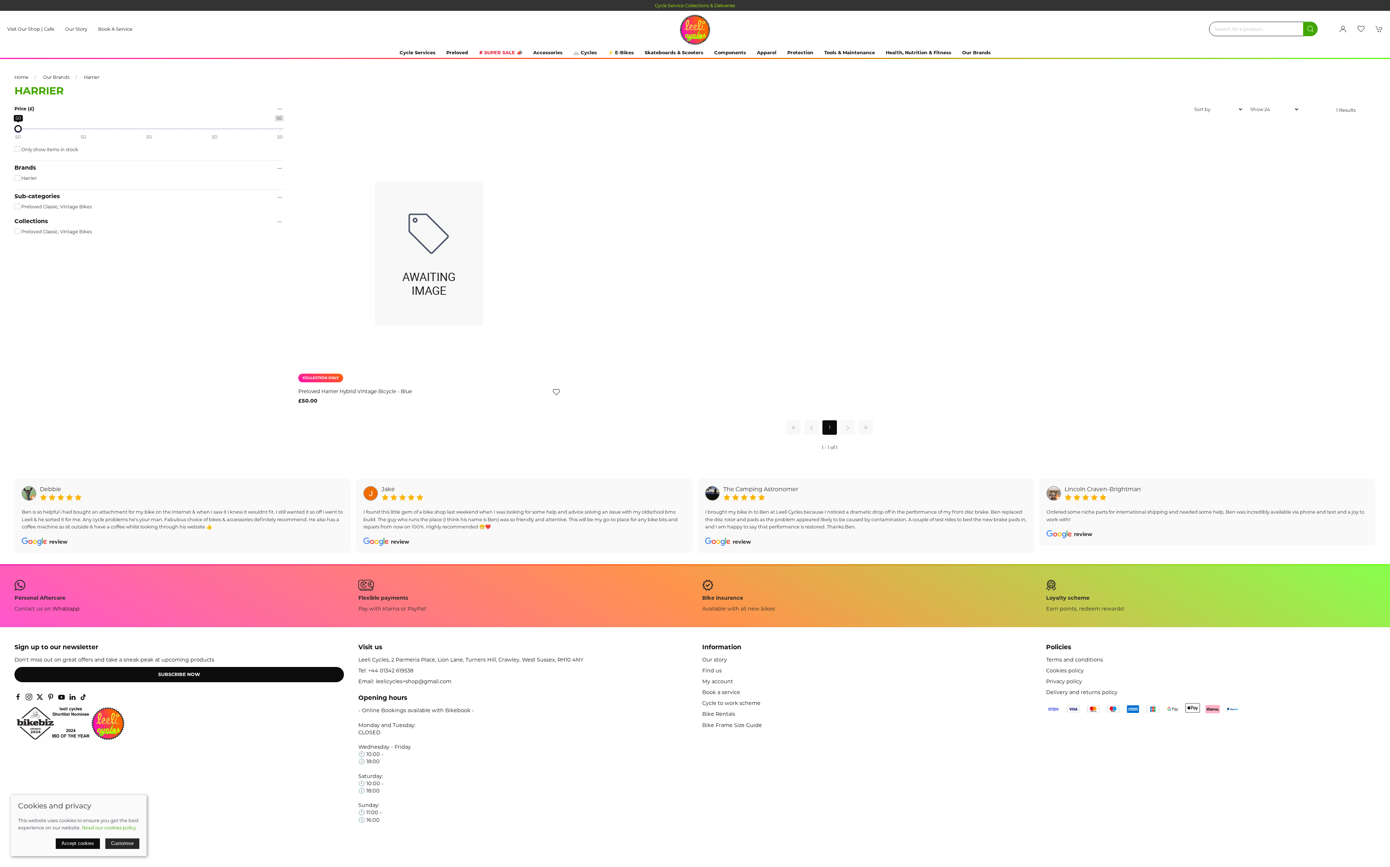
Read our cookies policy (109, 827)
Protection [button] (800, 52)
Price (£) (24, 108)
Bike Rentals (718, 714)
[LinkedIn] (72, 697)
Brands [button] (25, 168)
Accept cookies (78, 843)
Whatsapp (66, 608)
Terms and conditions (1074, 659)
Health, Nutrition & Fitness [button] (918, 52)
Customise (122, 843)
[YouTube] (61, 697)
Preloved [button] (457, 52)
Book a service (115, 29)
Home (21, 77)
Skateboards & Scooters (674, 52)
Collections (31, 221)
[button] (1361, 29)
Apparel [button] (766, 52)
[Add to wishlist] (556, 391)
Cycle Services (417, 52)
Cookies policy (1065, 670)
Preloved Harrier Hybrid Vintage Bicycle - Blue (355, 391)
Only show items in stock (49, 149)
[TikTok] (83, 697)
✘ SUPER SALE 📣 (500, 52)
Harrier (92, 77)
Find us (712, 670)
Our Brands (976, 52)
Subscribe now (179, 674)
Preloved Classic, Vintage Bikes (56, 206)
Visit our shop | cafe (30, 29)
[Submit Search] (1310, 29)
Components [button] (730, 52)
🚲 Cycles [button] (585, 52)
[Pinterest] (50, 697)
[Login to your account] (1343, 29)
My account (717, 681)
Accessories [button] (548, 52)
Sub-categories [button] (37, 196)
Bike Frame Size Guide (732, 725)
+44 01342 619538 (390, 670)
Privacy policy (1064, 681)
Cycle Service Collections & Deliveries (695, 5)
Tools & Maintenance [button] (849, 52)
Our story (76, 29)
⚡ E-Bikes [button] (621, 52)
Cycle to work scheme (731, 703)
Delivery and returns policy (1081, 692)
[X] (39, 697)
